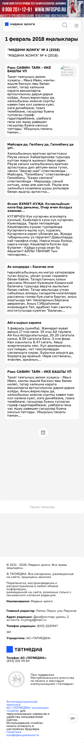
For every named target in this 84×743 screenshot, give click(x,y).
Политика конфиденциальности (22, 733)
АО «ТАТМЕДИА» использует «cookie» (27, 709)
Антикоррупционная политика (21, 703)
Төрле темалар (42, 507)
